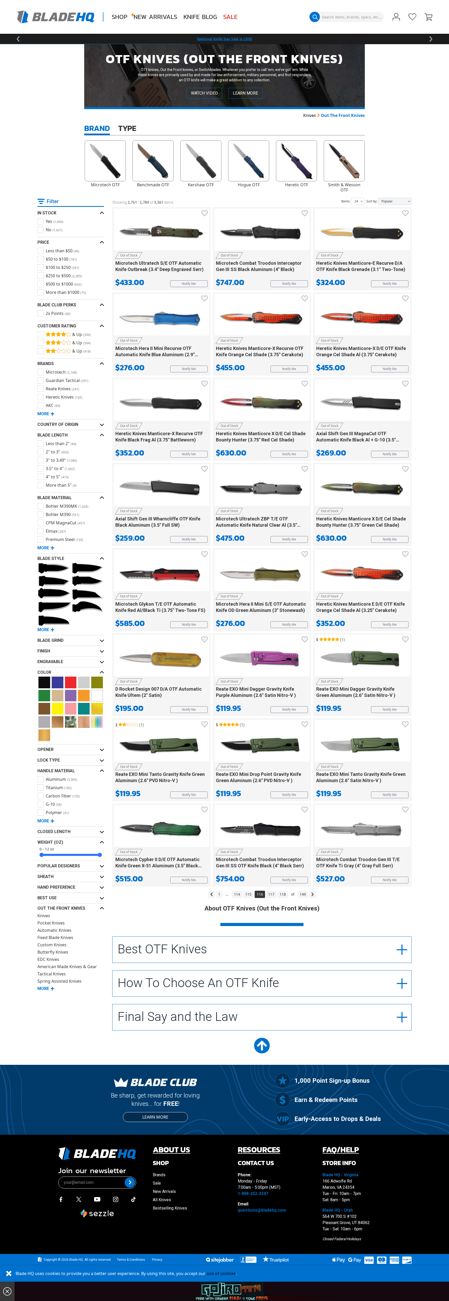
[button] (428, 17)
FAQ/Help (340, 1149)
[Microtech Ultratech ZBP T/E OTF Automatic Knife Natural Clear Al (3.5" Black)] (262, 487)
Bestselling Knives (170, 1208)
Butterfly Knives (52, 952)
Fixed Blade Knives (55, 937)
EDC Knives (48, 959)
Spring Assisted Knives (59, 981)
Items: (345, 201)
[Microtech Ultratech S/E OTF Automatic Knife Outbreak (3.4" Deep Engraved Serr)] (161, 231)
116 (260, 894)
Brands (159, 1174)
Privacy (157, 1260)
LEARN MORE (245, 93)
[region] (224, 39)
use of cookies (221, 1273)
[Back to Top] (262, 1045)
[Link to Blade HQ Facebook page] (60, 1199)
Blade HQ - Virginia (340, 1174)
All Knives (162, 1199)
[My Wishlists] (412, 17)
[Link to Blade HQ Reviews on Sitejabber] (220, 1260)
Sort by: (371, 201)
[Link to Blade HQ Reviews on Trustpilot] (275, 1259)
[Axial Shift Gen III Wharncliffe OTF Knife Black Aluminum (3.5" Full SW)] (161, 487)
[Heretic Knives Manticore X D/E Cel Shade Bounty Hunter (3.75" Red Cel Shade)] (262, 402)
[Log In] (396, 17)
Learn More (155, 1117)
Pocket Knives (51, 923)
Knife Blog (200, 16)
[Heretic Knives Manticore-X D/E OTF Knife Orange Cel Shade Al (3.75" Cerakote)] (362, 316)
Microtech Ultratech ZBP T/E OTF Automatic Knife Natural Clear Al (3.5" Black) (256, 525)
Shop (119, 16)
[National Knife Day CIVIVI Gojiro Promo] (232, 1291)
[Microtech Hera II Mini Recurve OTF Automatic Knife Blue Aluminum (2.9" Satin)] (161, 316)
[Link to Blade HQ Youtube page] (97, 1199)
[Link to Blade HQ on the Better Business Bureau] (248, 1260)
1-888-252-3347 (253, 1193)
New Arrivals (155, 16)
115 (248, 894)
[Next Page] (312, 894)
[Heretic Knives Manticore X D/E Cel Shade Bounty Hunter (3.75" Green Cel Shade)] (362, 487)
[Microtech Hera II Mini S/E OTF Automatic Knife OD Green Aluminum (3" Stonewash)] (262, 572)
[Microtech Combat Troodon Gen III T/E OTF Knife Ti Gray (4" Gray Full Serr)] (362, 828)
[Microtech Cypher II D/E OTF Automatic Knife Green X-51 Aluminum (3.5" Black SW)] (161, 828)
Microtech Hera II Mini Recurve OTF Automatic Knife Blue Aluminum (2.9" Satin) (155, 355)
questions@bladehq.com (262, 1210)
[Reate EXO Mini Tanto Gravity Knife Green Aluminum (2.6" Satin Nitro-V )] (362, 742)
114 (237, 894)
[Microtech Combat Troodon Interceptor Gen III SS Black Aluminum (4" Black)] (262, 231)
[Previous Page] (211, 894)
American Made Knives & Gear (67, 966)
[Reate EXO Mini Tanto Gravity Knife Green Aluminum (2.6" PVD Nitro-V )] (161, 742)
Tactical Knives (51, 974)
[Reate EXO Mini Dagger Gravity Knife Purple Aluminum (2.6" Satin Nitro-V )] (262, 657)
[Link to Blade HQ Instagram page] (115, 1199)
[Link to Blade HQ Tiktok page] (133, 1199)
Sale (230, 16)
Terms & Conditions (131, 1260)
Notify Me (189, 283)
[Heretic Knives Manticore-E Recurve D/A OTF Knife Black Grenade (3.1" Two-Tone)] (362, 231)
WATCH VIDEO (204, 93)
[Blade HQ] (56, 16)
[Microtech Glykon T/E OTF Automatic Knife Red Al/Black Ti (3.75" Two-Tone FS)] (161, 572)
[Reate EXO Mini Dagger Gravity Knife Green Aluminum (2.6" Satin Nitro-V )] (362, 657)
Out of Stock (128, 255)
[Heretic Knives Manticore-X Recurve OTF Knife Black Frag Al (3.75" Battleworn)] (161, 402)
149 (303, 894)
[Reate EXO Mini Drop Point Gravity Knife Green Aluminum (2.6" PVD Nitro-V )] (262, 742)
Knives (309, 115)
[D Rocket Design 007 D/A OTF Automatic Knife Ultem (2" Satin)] (161, 657)
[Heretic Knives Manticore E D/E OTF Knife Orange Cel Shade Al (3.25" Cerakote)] (362, 572)
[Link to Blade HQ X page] (78, 1199)
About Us (171, 1149)
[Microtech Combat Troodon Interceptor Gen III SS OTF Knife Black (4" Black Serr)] (262, 828)
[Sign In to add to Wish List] (204, 213)
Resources (259, 1149)
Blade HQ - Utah (337, 1210)
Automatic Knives (54, 930)
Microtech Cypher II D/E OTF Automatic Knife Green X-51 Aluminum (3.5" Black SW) (157, 866)
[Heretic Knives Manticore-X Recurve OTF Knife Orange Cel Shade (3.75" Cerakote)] (262, 316)
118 (283, 894)
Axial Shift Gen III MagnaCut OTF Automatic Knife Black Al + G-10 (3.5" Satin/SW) (356, 440)
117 (271, 894)
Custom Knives (52, 945)
